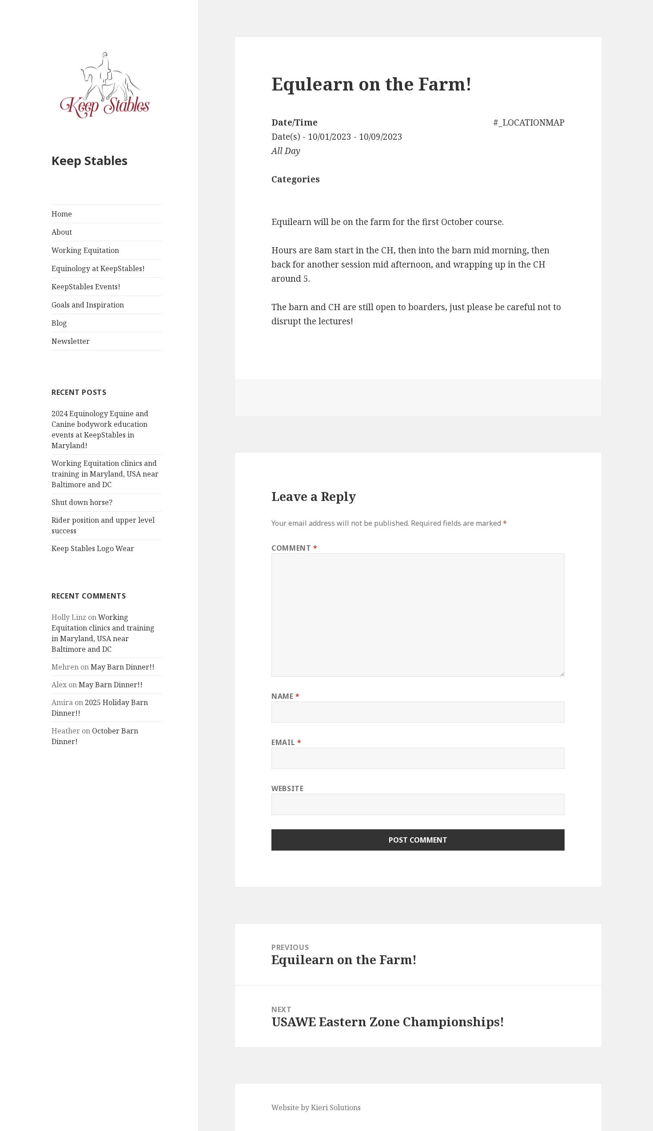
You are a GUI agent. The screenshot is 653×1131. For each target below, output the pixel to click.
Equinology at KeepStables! (98, 268)
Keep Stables (89, 160)
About (62, 232)
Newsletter (71, 341)
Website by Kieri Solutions (316, 1107)
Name (285, 696)
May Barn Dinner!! (123, 667)
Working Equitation (85, 250)
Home (62, 214)
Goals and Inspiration (88, 305)
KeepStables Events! (86, 287)
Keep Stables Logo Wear (93, 548)
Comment (294, 548)
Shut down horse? (82, 502)
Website (287, 788)
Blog (59, 323)
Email (286, 742)
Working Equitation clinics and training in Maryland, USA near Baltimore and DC (105, 473)
